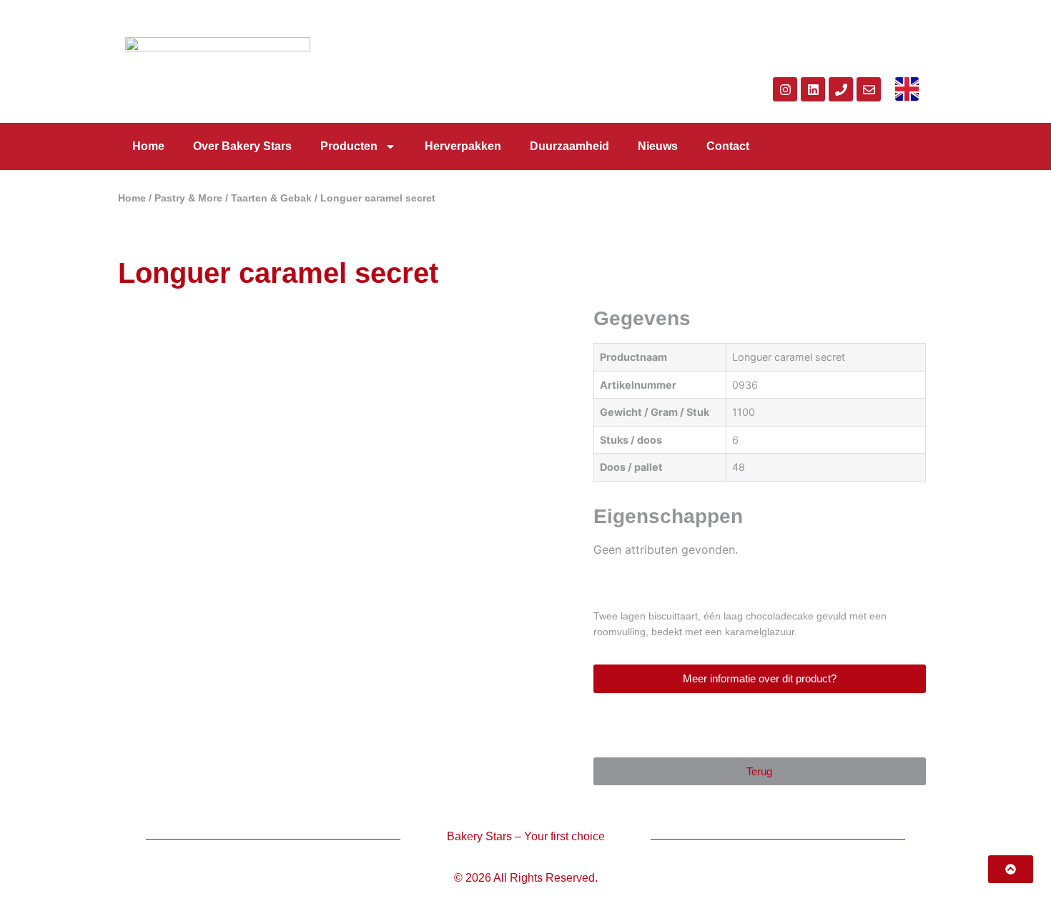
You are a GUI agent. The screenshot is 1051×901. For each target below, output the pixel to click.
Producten (349, 146)
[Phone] (841, 89)
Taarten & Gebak (271, 198)
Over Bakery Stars (242, 146)
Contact (727, 146)
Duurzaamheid (569, 146)
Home (148, 146)
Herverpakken (463, 146)
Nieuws (658, 146)
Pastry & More (188, 198)
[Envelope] (869, 89)
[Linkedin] (813, 89)
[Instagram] (785, 89)
